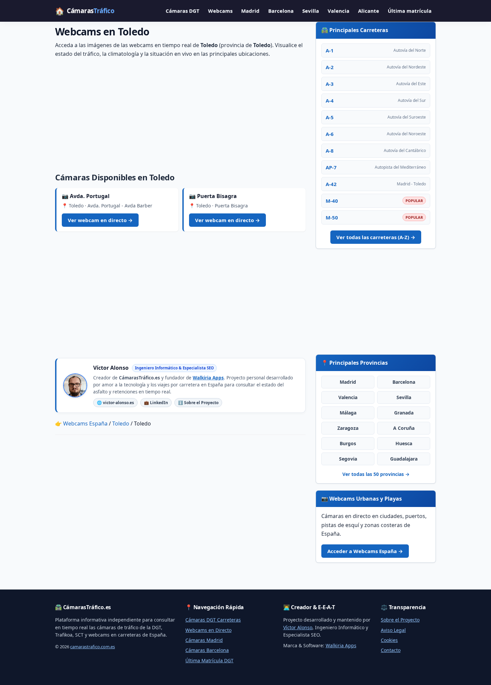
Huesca (403, 443)
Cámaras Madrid (204, 640)
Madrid (250, 10)
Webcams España (85, 423)
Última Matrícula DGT (209, 660)
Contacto (390, 650)
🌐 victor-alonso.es (115, 402)
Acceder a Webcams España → (365, 551)
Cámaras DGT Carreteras (213, 620)
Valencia (338, 10)
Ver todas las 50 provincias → (376, 474)
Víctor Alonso (297, 627)
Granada (404, 412)
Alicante (368, 10)
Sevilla (310, 10)
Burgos (348, 443)
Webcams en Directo (208, 630)
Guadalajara (404, 459)
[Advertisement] (180, 114)
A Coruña (404, 428)
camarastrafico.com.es (92, 647)
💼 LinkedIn (156, 402)
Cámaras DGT (182, 10)
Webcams (220, 10)
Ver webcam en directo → (100, 220)
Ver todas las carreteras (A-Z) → (375, 237)
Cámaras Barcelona (207, 650)
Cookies (389, 640)
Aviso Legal (393, 630)
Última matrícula (410, 10)
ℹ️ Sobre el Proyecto (198, 402)
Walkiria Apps (208, 378)
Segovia (348, 459)
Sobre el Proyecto (400, 620)
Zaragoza (347, 428)
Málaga (348, 412)
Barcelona (281, 10)
